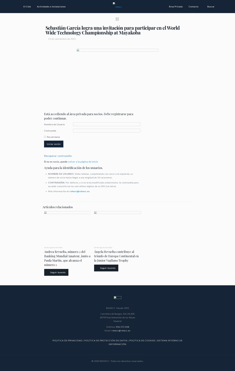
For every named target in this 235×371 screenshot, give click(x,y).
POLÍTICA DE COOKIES (142, 340)
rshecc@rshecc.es (80, 191)
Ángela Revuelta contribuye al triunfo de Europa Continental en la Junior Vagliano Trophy (116, 256)
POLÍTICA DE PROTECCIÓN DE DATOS (106, 340)
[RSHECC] (117, 6)
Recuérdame (53, 137)
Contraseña (50, 130)
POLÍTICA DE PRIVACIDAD (67, 340)
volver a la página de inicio (83, 161)
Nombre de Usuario (54, 124)
